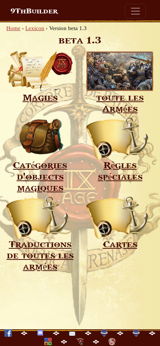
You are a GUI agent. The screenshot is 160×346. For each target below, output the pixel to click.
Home (13, 28)
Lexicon (34, 28)
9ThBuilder (34, 11)
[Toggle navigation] (135, 11)
